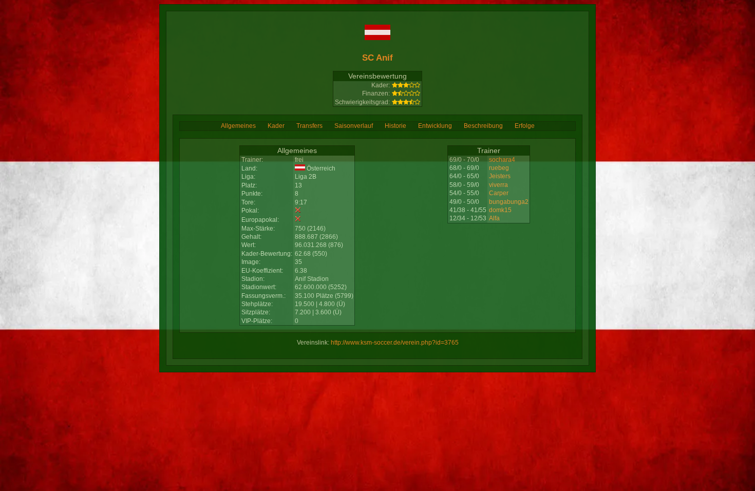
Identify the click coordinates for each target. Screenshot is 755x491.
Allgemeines (238, 125)
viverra (498, 184)
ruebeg (499, 168)
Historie (395, 125)
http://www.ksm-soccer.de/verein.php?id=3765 (395, 342)
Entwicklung (435, 125)
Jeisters (500, 176)
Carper (498, 193)
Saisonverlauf (353, 125)
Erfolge (525, 125)
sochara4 (502, 159)
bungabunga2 (508, 201)
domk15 (500, 210)
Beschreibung (483, 125)
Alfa (494, 218)
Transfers (309, 125)
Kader (276, 125)
